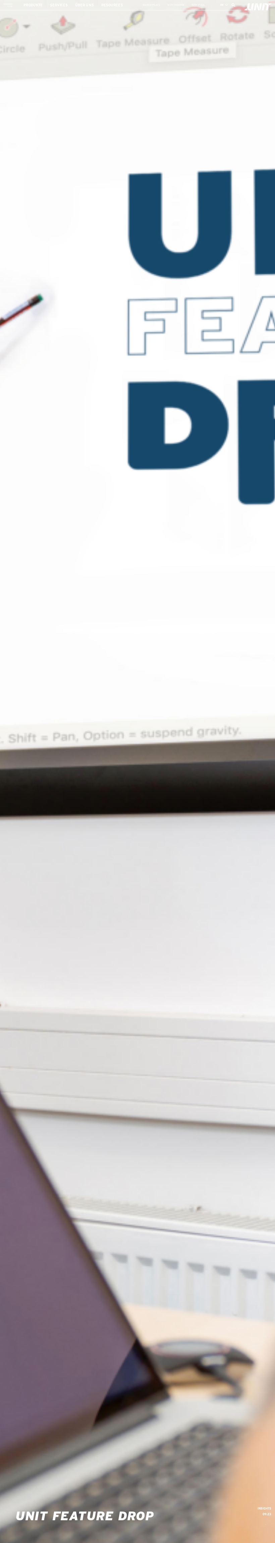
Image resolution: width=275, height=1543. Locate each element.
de (222, 4)
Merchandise (175, 4)
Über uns (84, 5)
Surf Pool (198, 4)
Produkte (33, 5)
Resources (112, 5)
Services (59, 5)
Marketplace (152, 4)
